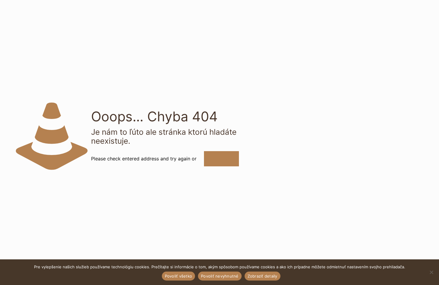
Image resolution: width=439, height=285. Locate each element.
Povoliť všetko (178, 276)
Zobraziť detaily (262, 276)
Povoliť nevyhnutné (220, 276)
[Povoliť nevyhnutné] (432, 272)
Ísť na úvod (221, 159)
